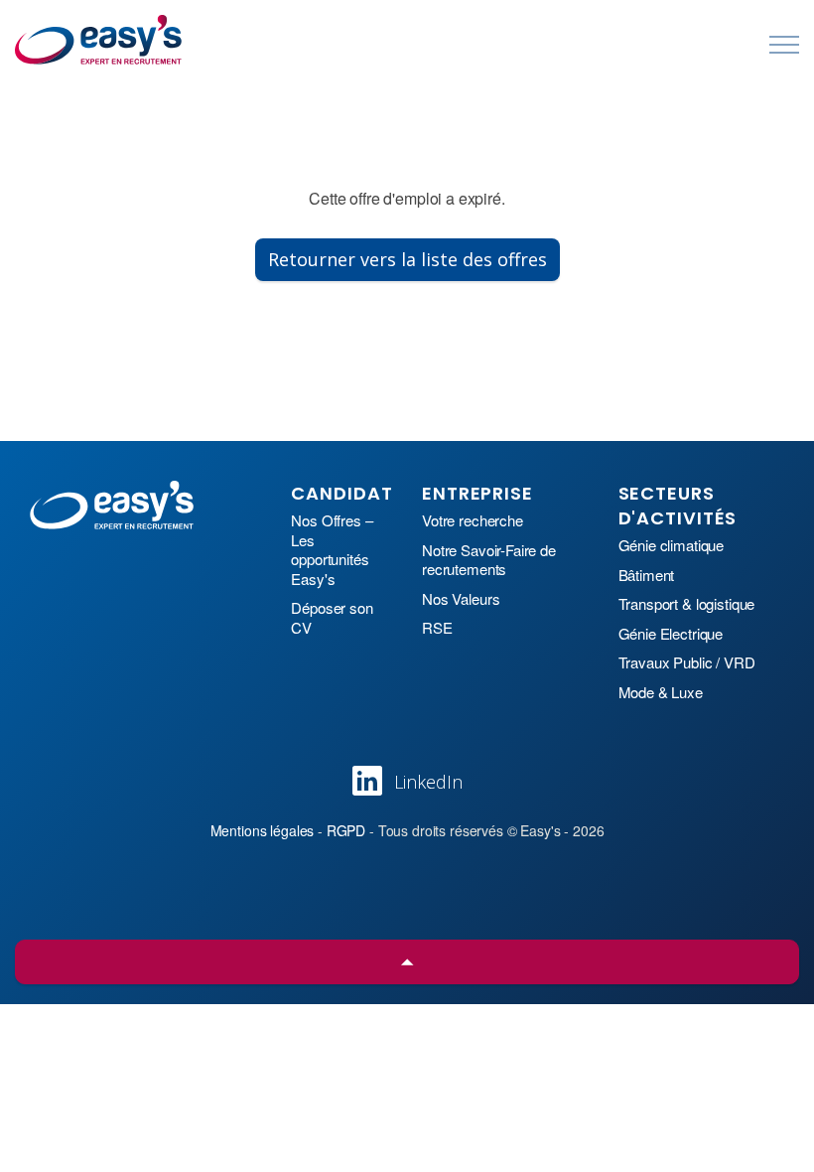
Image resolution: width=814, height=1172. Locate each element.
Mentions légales (262, 830)
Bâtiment (646, 575)
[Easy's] (99, 40)
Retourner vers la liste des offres (407, 259)
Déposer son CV (331, 617)
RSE (437, 628)
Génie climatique (671, 545)
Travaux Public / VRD (686, 662)
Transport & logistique (686, 604)
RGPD (346, 830)
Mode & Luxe (660, 692)
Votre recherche (472, 520)
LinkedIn (428, 782)
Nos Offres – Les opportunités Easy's (331, 549)
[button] (407, 962)
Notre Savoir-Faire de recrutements (489, 559)
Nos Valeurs (460, 599)
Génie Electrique (671, 634)
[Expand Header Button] (784, 44)
